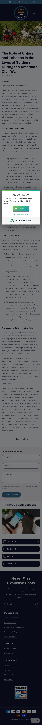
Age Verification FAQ (21, 214)
